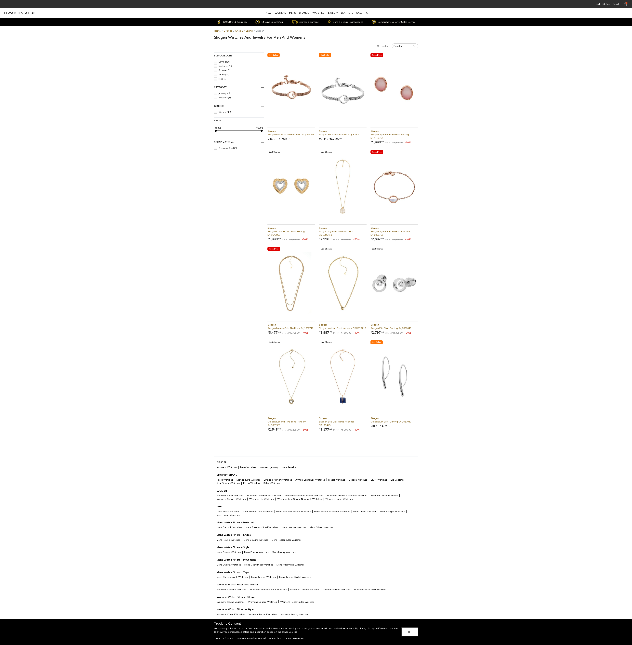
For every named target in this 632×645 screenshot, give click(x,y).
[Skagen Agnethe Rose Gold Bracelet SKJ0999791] (394, 186)
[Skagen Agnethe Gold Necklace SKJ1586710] (343, 186)
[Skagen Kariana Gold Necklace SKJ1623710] (343, 283)
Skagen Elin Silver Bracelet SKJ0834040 (340, 134)
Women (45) (225, 112)
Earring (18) (224, 61)
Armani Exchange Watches (310, 479)
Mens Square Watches (256, 539)
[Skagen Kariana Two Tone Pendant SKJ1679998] (291, 376)
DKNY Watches (379, 479)
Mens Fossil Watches (228, 511)
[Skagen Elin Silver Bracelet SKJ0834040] (343, 89)
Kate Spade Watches (228, 483)
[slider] (216, 131)
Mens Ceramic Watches (229, 527)
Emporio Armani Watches (278, 479)
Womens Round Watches (231, 601)
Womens (280, 12)
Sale (359, 12)
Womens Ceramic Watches (232, 589)
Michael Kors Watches (248, 479)
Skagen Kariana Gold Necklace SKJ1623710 (342, 328)
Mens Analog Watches (263, 577)
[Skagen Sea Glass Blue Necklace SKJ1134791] (343, 376)
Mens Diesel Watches (364, 511)
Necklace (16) (225, 66)
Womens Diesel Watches (384, 495)
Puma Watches (251, 483)
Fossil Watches (225, 479)
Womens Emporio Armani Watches (304, 495)
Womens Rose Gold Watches (370, 589)
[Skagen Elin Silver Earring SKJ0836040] (394, 283)
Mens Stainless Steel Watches (262, 527)
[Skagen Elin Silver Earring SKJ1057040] (394, 376)
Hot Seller (273, 55)
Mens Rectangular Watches (287, 539)
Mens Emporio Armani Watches (293, 511)
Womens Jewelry (269, 467)
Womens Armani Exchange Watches (347, 495)
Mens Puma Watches (228, 514)
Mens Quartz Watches (229, 564)
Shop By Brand (244, 30)
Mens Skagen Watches (392, 511)
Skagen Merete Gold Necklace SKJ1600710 (290, 328)
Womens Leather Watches (304, 589)
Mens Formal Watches (256, 552)
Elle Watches (398, 479)
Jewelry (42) (225, 93)
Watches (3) (225, 97)
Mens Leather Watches (294, 527)
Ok (409, 632)
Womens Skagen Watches (231, 499)
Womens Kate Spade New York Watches (299, 499)
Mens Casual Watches (229, 552)
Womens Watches (227, 467)
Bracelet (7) (224, 70)
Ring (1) (222, 79)
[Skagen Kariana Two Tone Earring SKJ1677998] (291, 186)
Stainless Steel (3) (228, 148)
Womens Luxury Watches (294, 614)
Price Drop (377, 55)
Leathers (347, 12)
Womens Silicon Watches (337, 589)
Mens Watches (248, 467)
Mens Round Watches (228, 539)
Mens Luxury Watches (284, 552)
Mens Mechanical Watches (258, 564)
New (268, 12)
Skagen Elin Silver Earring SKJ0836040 (390, 328)
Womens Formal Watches (263, 614)
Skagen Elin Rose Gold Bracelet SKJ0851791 (291, 134)
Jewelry (332, 12)
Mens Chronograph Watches (232, 577)
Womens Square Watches (262, 601)
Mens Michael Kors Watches (258, 511)
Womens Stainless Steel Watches (268, 589)
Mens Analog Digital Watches (295, 577)
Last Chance (274, 152)
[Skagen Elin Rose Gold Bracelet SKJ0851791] (291, 89)
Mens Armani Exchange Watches (332, 511)
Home (217, 30)
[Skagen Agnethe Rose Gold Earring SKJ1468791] (394, 89)
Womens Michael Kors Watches (264, 495)
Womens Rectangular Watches (297, 601)
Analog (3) (224, 74)
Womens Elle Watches (261, 499)
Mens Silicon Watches (321, 527)
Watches (318, 12)
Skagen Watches (358, 479)
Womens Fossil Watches (230, 495)
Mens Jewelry (289, 467)
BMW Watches (271, 483)
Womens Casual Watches (231, 614)
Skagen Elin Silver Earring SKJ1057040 (390, 421)
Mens (292, 12)
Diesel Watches (336, 479)
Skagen (271, 131)
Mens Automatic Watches (290, 564)
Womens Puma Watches (339, 499)
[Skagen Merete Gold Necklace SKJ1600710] (291, 283)
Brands (304, 12)
